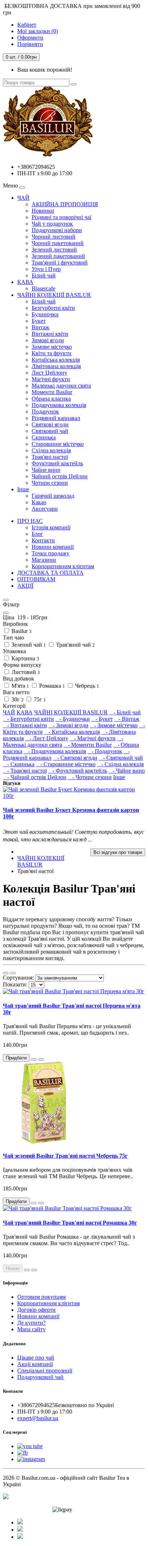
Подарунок (45, 411)
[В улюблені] (34, 1059)
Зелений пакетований (58, 256)
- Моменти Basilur (88, 745)
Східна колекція (51, 450)
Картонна (24, 658)
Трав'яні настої (50, 457)
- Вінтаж (126, 719)
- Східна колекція (120, 764)
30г (17, 699)
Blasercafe (43, 288)
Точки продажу (50, 553)
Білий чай (44, 275)
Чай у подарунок (52, 224)
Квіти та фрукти (51, 353)
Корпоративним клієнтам (63, 566)
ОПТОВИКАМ (36, 579)
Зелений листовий (54, 250)
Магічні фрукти (51, 379)
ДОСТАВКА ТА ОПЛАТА (50, 573)
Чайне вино (46, 470)
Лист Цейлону (49, 373)
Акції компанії (35, 1364)
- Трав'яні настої (25, 771)
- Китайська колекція (72, 732)
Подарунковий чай (40, 1377)
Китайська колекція (56, 360)
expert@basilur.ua (37, 1418)
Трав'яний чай (75, 645)
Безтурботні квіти (53, 308)
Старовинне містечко (58, 444)
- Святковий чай (121, 758)
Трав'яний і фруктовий (60, 262)
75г (39, 699)
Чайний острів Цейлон (60, 476)
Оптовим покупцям (41, 1297)
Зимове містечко (52, 347)
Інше (23, 489)
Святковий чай (50, 431)
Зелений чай (28, 645)
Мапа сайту (31, 1329)
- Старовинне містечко (66, 764)
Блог (37, 534)
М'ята (19, 686)
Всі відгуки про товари (117, 852)
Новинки (43, 211)
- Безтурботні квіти (28, 719)
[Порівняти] (41, 1059)
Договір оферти (36, 1310)
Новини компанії (53, 547)
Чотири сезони (50, 483)
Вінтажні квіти (50, 334)
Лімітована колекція (56, 366)
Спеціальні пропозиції (44, 1371)
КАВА (25, 282)
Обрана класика (51, 398)
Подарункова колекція (59, 405)
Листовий (25, 672)
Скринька (44, 437)
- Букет (102, 719)
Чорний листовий (53, 237)
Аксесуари (45, 509)
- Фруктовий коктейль (77, 771)
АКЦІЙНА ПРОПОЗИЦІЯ (65, 204)
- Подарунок (104, 751)
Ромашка (51, 686)
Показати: (15, 984)
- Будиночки (72, 719)
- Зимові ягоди (68, 725)
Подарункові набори (57, 230)
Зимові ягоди (48, 340)
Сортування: (18, 978)
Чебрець (86, 686)
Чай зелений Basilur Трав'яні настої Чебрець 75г (65, 1156)
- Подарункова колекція (55, 751)
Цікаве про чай (35, 1358)
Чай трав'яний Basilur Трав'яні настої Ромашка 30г (70, 1223)
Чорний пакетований (58, 243)
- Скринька (18, 764)
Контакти (43, 540)
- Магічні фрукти (93, 738)
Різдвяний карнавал (56, 418)
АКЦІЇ (25, 586)
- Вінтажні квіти (25, 725)
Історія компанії (51, 527)
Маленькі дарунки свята (61, 386)
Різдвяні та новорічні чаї (61, 217)
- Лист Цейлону (46, 738)
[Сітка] (13, 973)
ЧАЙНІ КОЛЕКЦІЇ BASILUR (54, 295)
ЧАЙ (23, 198)
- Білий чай (125, 712)
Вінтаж (40, 327)
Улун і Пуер (46, 269)
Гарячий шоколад (53, 496)
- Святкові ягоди (75, 758)
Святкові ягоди (50, 424)
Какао (39, 502)
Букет (39, 321)
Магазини (44, 560)
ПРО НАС (30, 521)
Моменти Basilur (52, 392)
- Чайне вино (126, 771)
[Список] (6, 973)
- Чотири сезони (90, 777)
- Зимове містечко (114, 725)
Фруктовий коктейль (57, 463)
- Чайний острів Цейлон (34, 777)
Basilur (21, 631)
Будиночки (45, 314)
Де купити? (31, 1323)
